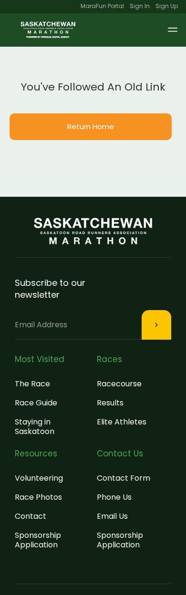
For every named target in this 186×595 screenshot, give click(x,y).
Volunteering (39, 478)
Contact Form (123, 478)
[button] (164, 30)
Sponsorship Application (38, 540)
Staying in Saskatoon (34, 426)
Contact (30, 516)
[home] (48, 30)
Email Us (112, 516)
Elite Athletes (121, 421)
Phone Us (114, 497)
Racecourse (119, 383)
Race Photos (38, 497)
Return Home (90, 126)
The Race (32, 383)
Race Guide (36, 402)
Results (110, 402)
